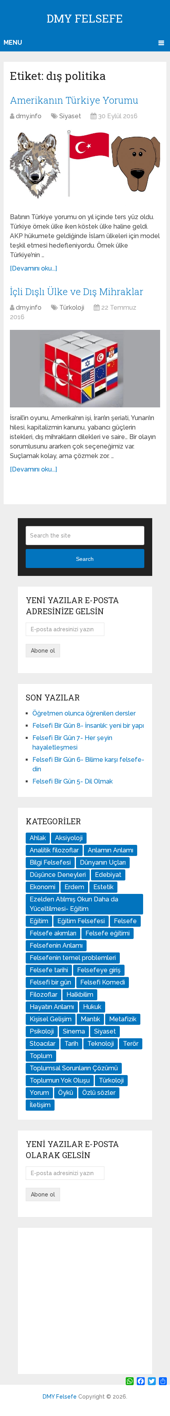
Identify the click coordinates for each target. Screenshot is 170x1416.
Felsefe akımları (53, 933)
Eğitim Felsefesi (81, 921)
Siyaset (70, 116)
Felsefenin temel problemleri (73, 958)
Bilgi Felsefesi (50, 862)
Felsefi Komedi (102, 982)
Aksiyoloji (69, 838)
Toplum (41, 1056)
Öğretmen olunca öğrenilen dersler (84, 713)
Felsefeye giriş (99, 970)
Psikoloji (42, 1031)
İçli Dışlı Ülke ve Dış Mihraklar (77, 291)
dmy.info (29, 116)
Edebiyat (108, 874)
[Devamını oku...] (33, 268)
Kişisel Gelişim (51, 1019)
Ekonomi (42, 887)
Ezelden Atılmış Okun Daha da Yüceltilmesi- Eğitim (74, 903)
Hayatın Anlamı (52, 1007)
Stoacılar (42, 1043)
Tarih (71, 1043)
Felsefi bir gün (50, 982)
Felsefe (125, 921)
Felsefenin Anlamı (56, 945)
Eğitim (39, 921)
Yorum (39, 1092)
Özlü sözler (98, 1092)
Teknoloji (100, 1043)
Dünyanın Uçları (103, 862)
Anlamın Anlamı (110, 850)
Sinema (74, 1031)
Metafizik (122, 1019)
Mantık (90, 1019)
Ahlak (38, 838)
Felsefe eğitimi (107, 933)
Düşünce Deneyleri (58, 874)
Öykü (65, 1092)
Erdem (74, 887)
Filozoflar (43, 994)
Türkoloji (71, 307)
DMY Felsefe (85, 18)
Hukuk (92, 1007)
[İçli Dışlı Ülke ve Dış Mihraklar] (85, 368)
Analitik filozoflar (54, 850)
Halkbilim (79, 994)
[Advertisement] (85, 1300)
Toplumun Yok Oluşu (60, 1080)
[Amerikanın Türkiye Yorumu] (85, 167)
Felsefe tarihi (49, 970)
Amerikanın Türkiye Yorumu (74, 100)
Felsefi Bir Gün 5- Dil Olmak (72, 781)
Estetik (103, 887)
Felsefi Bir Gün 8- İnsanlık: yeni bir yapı (88, 725)
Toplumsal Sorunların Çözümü (74, 1068)
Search (85, 559)
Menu (13, 42)
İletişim (40, 1105)
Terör (130, 1043)
